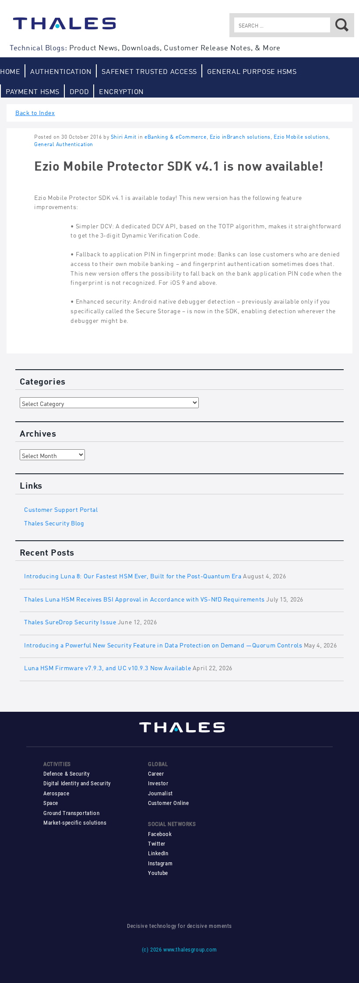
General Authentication (63, 143)
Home (10, 71)
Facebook (160, 834)
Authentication (61, 71)
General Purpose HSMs (252, 71)
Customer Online (168, 803)
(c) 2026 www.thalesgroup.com (179, 949)
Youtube (158, 873)
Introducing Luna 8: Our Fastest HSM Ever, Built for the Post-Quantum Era (132, 575)
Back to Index (35, 111)
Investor (158, 783)
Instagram (160, 863)
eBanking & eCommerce (175, 136)
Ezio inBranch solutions (240, 136)
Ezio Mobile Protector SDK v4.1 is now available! (179, 164)
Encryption (121, 91)
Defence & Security (66, 773)
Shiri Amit (124, 136)
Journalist (160, 793)
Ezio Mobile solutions (301, 136)
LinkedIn (158, 853)
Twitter (156, 843)
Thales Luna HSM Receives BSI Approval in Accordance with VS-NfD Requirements (144, 598)
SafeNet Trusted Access (149, 71)
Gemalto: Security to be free (64, 27)
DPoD (79, 91)
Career (156, 773)
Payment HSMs (33, 91)
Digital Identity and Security (77, 783)
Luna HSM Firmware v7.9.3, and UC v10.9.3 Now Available (107, 667)
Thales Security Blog (54, 522)
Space (50, 803)
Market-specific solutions (74, 822)
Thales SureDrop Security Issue (70, 621)
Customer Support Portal (61, 508)
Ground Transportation (71, 813)
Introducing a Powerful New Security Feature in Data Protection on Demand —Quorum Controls (163, 644)
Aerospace (56, 793)
